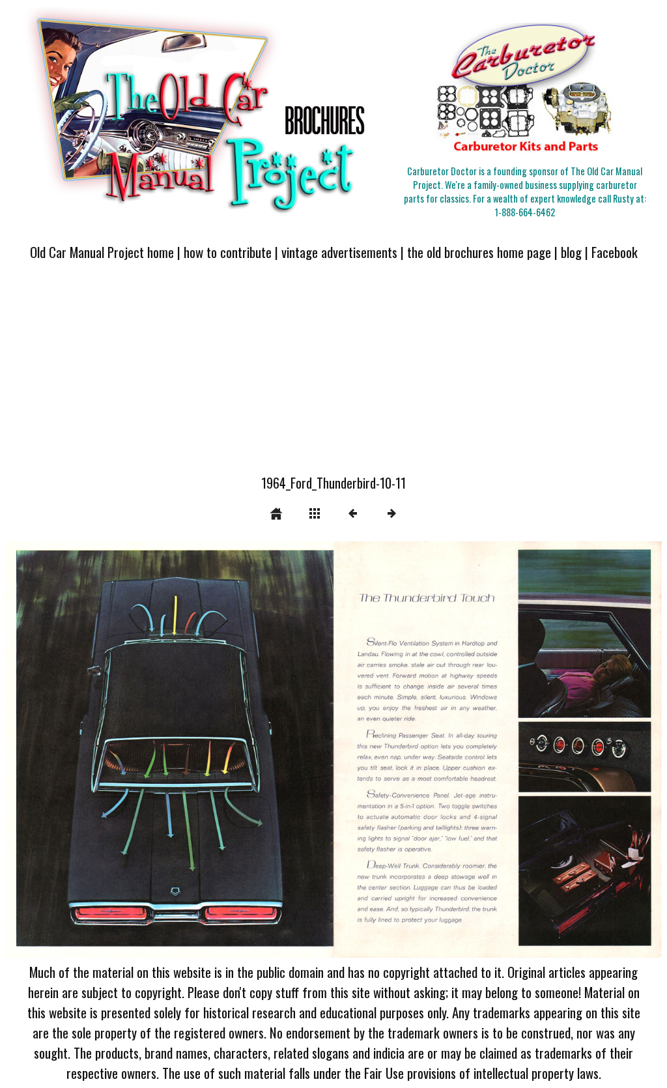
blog (571, 252)
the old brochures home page (479, 252)
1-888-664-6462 (525, 212)
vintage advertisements (339, 252)
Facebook (614, 252)
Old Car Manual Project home (102, 252)
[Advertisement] (333, 375)
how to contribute (228, 252)
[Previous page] (136, 749)
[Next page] (465, 749)
